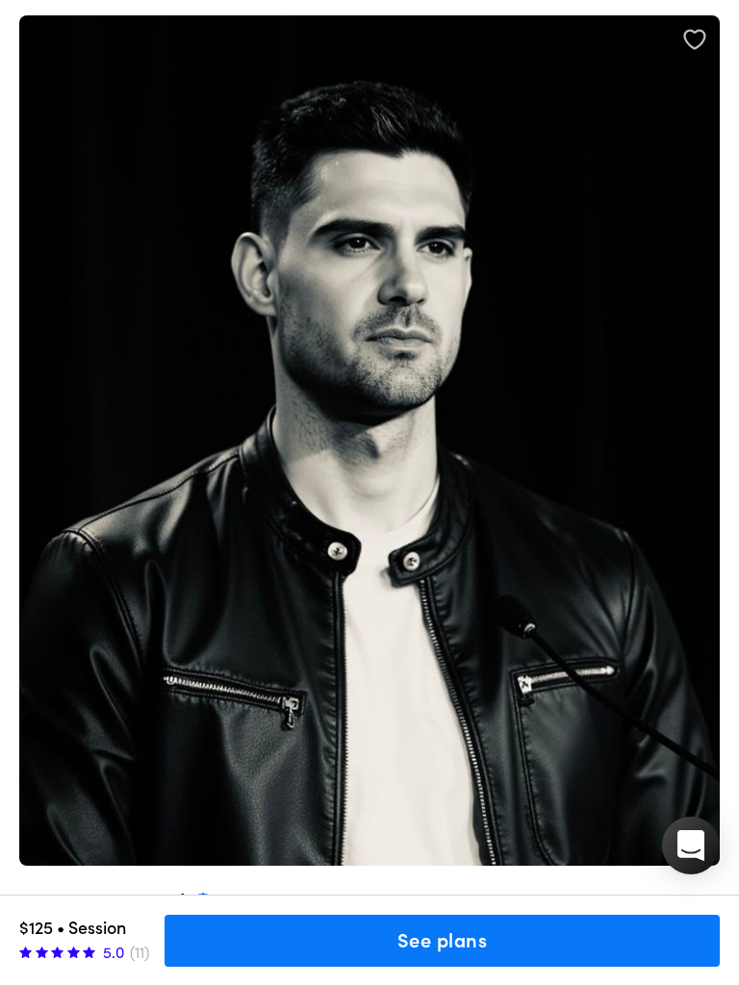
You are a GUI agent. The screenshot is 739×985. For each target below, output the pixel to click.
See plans (442, 940)
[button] (691, 845)
